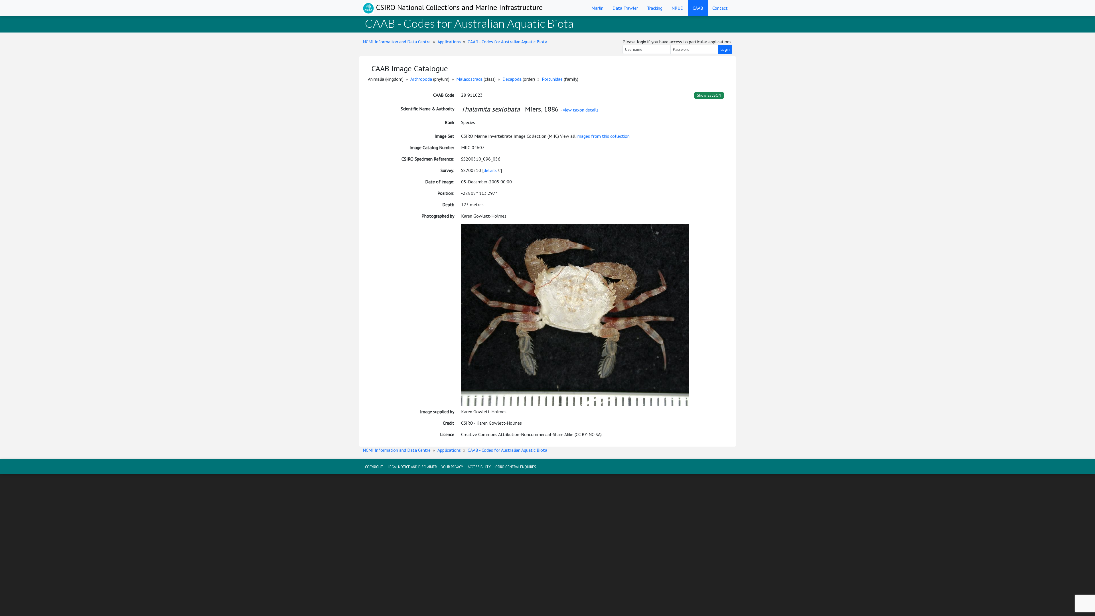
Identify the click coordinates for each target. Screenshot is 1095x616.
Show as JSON (709, 95)
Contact (720, 8)
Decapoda (512, 79)
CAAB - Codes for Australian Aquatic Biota (507, 41)
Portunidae (552, 79)
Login (725, 49)
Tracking (654, 8)
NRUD (678, 8)
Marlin (597, 8)
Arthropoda (421, 79)
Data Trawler (625, 8)
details (490, 170)
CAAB (698, 8)
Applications (449, 41)
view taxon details (581, 110)
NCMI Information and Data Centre (397, 41)
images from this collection (603, 136)
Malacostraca (469, 79)
